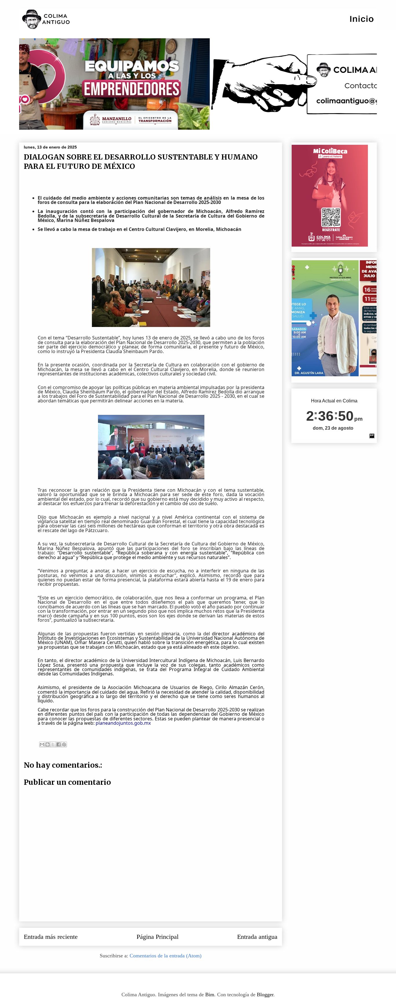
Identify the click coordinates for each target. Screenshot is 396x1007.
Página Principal (158, 936)
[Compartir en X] (53, 744)
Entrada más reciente (51, 936)
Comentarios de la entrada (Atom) (165, 956)
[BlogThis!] (47, 744)
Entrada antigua (257, 936)
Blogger (265, 994)
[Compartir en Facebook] (58, 744)
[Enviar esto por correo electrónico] (42, 744)
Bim (209, 994)
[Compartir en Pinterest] (64, 744)
